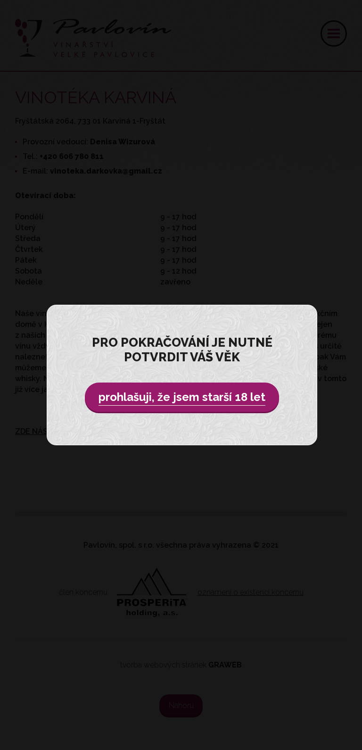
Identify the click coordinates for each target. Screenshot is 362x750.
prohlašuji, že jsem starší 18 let (182, 397)
